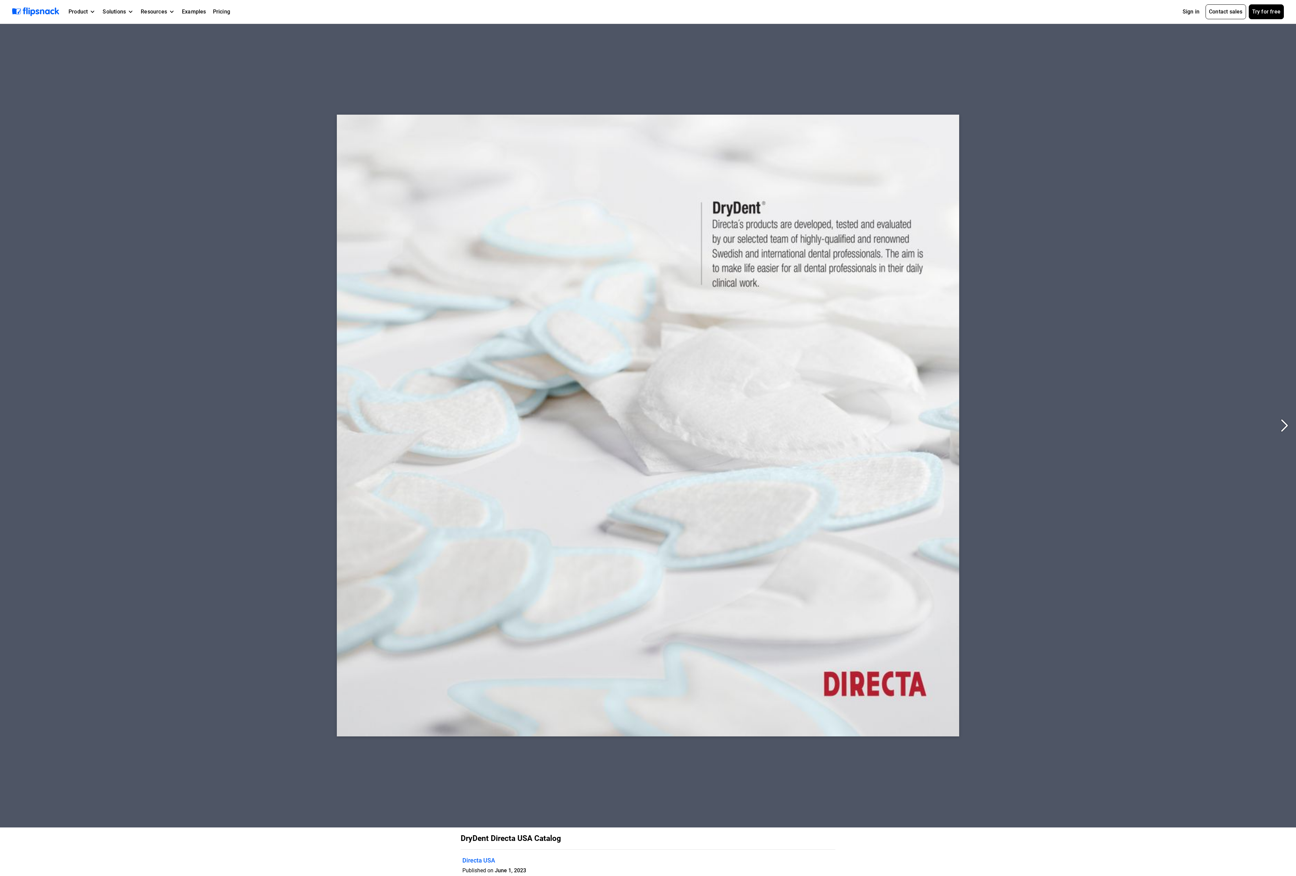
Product (78, 11)
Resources (154, 11)
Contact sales (1226, 11)
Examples (194, 11)
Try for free (1266, 11)
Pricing (221, 11)
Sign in (1191, 11)
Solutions (114, 11)
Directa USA (478, 860)
